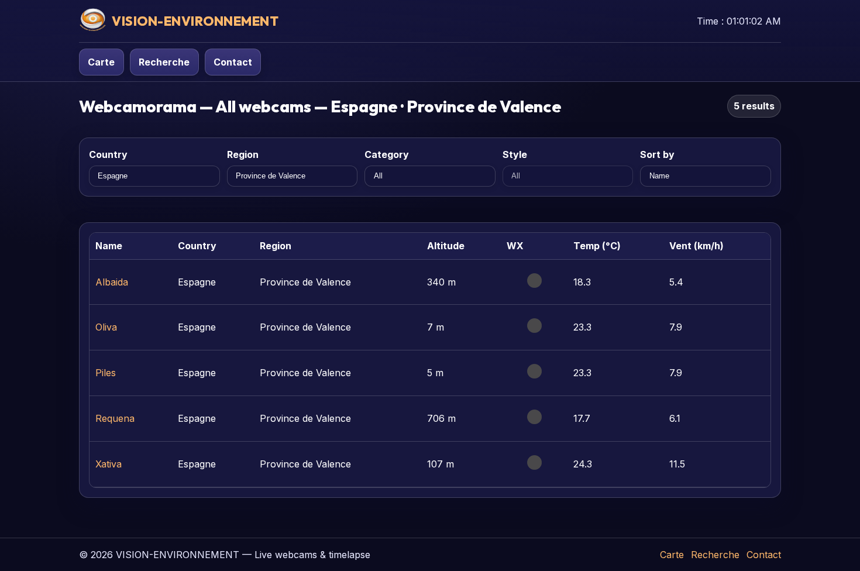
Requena (115, 418)
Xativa (108, 464)
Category (386, 154)
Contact (233, 62)
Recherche (164, 62)
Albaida (111, 282)
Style (515, 154)
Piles (105, 373)
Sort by (657, 154)
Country (108, 154)
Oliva (106, 327)
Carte (101, 62)
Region (243, 154)
